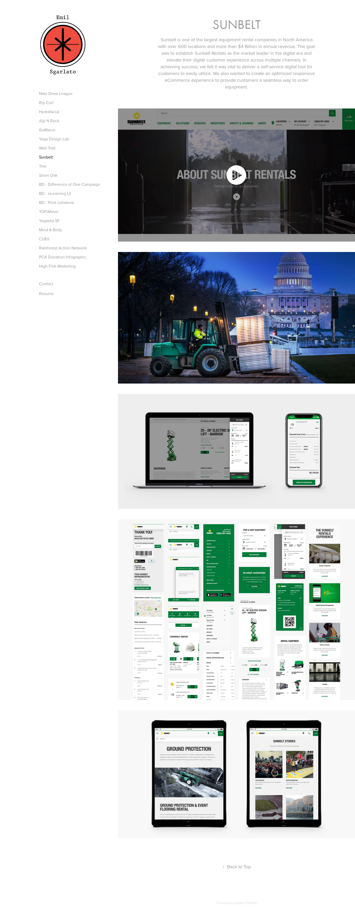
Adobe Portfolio (245, 902)
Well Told (47, 148)
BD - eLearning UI (55, 193)
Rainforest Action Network (63, 248)
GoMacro (47, 130)
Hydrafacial (49, 111)
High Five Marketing (57, 266)
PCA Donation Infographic (62, 257)
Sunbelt (46, 157)
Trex (43, 166)
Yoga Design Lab (54, 139)
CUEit (44, 239)
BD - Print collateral (56, 202)
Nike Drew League (56, 93)
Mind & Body (50, 230)
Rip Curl (46, 102)
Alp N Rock (49, 121)
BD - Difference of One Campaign (69, 184)
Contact (46, 283)
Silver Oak (48, 175)
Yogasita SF (49, 220)
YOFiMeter (48, 211)
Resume (46, 293)
